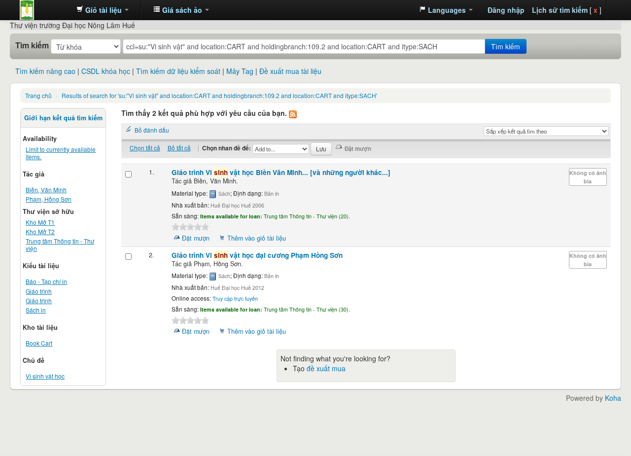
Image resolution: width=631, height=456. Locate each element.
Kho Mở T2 (40, 231)
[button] (102, 10)
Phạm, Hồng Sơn (48, 199)
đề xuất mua (326, 368)
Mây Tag (239, 71)
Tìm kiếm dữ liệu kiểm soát (178, 71)
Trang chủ (38, 95)
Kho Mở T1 (40, 222)
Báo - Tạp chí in (46, 281)
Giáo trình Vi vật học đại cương (257, 255)
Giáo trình (39, 291)
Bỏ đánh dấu (152, 130)
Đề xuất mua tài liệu (290, 71)
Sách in (36, 310)
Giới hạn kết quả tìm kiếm (63, 117)
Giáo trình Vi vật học (281, 172)
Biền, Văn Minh (46, 189)
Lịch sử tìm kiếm (560, 10)
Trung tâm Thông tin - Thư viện (44, 10)
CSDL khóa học (105, 71)
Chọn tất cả (145, 147)
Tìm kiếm (32, 45)
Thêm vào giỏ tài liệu (256, 238)
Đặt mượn (196, 238)
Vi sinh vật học (45, 376)
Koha (613, 398)
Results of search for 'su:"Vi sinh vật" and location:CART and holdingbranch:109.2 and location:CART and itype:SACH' (219, 95)
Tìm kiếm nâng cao (45, 71)
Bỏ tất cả (179, 147)
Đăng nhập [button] (506, 10)
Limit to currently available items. (61, 153)
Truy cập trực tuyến (235, 298)
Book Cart (39, 343)
